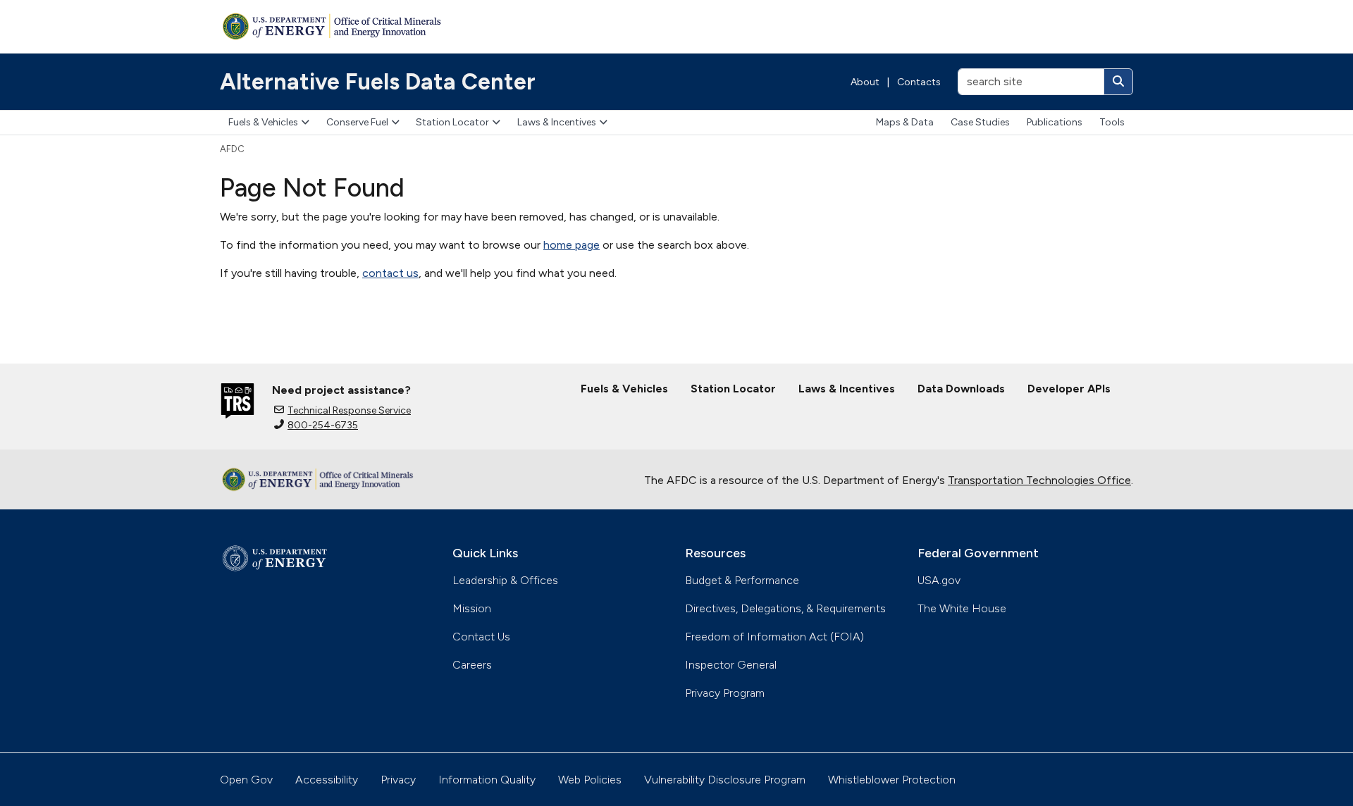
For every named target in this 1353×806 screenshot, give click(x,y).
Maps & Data (905, 122)
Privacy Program (725, 693)
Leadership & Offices (505, 580)
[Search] (1118, 81)
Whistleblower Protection (892, 779)
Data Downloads (961, 388)
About (865, 82)
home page (571, 245)
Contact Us (481, 636)
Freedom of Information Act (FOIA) (774, 636)
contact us (390, 273)
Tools (1112, 122)
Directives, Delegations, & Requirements (785, 608)
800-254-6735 (323, 425)
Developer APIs (1069, 388)
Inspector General (731, 664)
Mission (471, 608)
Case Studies (980, 122)
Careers (472, 664)
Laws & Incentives (556, 122)
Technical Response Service (349, 410)
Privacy (398, 779)
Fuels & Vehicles (263, 122)
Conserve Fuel (357, 122)
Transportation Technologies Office (1039, 480)
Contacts (919, 82)
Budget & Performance (742, 580)
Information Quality (487, 779)
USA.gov (939, 580)
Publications (1054, 122)
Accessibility (326, 779)
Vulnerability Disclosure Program (724, 779)
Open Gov (246, 779)
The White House (962, 608)
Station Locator (452, 122)
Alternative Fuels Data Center (378, 81)
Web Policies (590, 779)
